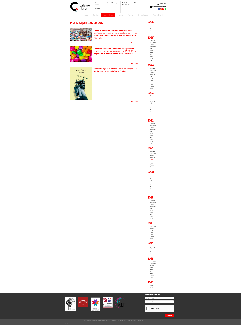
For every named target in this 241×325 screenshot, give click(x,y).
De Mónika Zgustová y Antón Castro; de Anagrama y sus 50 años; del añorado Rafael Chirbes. (115, 70)
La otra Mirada (108, 15)
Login (66, 323)
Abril (151, 29)
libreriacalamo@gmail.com (159, 6)
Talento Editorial (158, 15)
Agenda (120, 15)
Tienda (86, 15)
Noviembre (153, 42)
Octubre (152, 44)
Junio (151, 25)
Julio (151, 48)
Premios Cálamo (143, 15)
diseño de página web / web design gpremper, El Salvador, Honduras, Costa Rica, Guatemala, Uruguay (113, 320)
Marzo (151, 31)
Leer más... (134, 43)
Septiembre (153, 46)
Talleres (131, 15)
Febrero (152, 33)
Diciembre (152, 40)
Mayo (151, 27)
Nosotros (96, 15)
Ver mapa (97, 8)
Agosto (152, 179)
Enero (151, 60)
